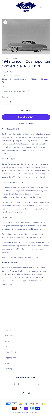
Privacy (7, 347)
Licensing (8, 368)
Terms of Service (11, 352)
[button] (4, 7)
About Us (8, 335)
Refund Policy (10, 363)
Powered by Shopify (32, 412)
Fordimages (22, 412)
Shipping (4, 75)
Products (5, 86)
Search (7, 341)
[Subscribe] (38, 384)
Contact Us (9, 330)
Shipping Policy (11, 358)
